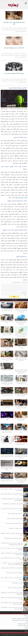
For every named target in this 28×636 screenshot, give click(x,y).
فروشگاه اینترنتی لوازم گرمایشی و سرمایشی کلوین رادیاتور (21, 443)
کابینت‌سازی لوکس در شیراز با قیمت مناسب (7, 407)
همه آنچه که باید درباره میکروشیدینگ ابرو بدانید (14, 48)
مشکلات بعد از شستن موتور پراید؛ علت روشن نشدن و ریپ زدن (7, 394)
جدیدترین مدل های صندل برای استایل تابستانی (21, 419)
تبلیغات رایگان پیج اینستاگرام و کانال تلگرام (20, 618)
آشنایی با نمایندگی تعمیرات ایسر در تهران (21, 431)
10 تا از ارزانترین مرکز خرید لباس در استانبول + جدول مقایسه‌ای (7, 431)
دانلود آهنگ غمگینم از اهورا (7, 443)
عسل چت (26, 628)
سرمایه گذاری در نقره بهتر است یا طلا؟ (21, 467)
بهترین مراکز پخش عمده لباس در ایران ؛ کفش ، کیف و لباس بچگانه (7, 480)
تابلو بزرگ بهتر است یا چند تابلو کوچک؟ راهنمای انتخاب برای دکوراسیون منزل (21, 481)
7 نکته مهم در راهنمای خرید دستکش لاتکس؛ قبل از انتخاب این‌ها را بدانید (21, 322)
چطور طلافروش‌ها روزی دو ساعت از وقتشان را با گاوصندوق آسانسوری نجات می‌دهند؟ (21, 456)
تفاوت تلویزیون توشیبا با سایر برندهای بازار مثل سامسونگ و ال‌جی (7, 359)
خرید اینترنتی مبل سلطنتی (23, 625)
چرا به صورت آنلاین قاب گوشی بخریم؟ (7, 321)
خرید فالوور (26, 615)
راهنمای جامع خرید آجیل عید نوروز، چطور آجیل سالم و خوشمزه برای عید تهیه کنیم (21, 310)
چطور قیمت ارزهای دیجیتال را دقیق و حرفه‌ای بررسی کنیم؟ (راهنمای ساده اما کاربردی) (21, 371)
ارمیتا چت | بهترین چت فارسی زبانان (7, 419)
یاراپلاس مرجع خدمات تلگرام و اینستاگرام (20, 620)
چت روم (26, 617)
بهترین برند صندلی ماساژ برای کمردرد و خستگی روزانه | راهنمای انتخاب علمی (21, 359)
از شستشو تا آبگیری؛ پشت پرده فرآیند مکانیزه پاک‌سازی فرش (7, 309)
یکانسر (27, 622)
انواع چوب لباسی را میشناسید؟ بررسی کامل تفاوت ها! (21, 382)
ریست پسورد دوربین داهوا (23, 623)
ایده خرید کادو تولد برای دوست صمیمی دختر (21, 347)
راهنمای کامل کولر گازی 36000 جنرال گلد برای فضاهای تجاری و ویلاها (7, 468)
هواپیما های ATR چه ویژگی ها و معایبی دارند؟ (14, 73)
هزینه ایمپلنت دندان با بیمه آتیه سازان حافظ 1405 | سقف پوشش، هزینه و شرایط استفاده (21, 335)
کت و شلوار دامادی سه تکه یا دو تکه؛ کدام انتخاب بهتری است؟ (7, 334)
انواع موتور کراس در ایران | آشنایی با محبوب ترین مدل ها (21, 394)
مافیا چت (26, 627)
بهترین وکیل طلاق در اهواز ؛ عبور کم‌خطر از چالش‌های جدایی (21, 407)
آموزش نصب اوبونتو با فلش (7, 370)
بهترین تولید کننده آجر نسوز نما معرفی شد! (7, 348)
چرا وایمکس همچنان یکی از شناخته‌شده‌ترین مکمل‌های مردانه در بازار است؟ (7, 383)
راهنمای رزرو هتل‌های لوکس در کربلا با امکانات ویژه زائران (14, 23)
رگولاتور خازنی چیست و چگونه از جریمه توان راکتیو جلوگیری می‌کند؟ (7, 455)
